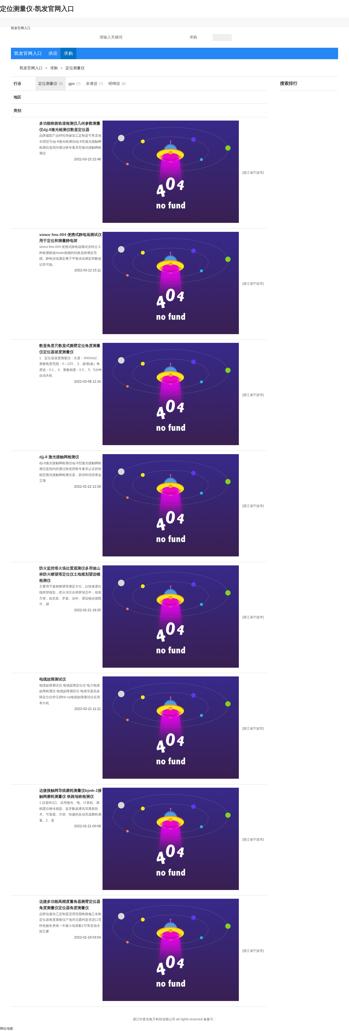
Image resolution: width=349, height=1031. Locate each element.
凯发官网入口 (21, 28)
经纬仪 (114, 83)
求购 (54, 68)
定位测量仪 (75, 68)
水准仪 (91, 83)
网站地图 (6, 1028)
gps (71, 83)
